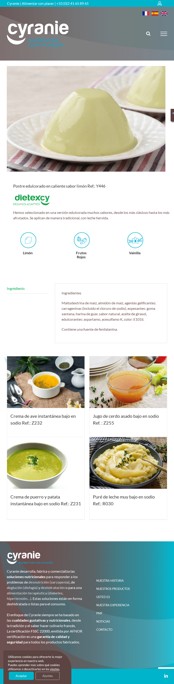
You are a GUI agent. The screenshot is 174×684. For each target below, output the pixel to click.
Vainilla (134, 253)
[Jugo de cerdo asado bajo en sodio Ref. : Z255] (128, 382)
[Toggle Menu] (163, 34)
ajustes (54, 669)
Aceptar (21, 676)
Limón (28, 253)
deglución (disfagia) (22, 587)
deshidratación (53, 587)
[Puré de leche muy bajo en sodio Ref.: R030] (128, 463)
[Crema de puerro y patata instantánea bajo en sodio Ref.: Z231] (46, 463)
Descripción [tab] (27, 288)
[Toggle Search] (148, 33)
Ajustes (47, 676)
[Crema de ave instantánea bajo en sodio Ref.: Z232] (46, 382)
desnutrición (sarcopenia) (49, 582)
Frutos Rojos (81, 255)
